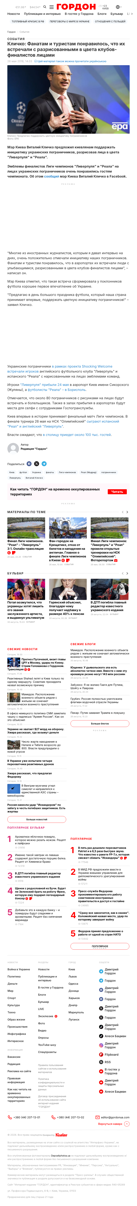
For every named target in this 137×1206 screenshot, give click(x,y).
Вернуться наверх (110, 1123)
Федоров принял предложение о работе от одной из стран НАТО (100, 932)
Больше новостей (36, 819)
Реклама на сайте (19, 1071)
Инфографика (17, 1033)
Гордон (11, 31)
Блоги (102, 14)
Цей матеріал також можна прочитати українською (72, 61)
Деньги (12, 983)
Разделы (43, 962)
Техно (12, 1012)
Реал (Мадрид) (88, 472)
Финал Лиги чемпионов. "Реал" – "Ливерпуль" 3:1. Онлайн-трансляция (25, 544)
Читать (117, 492)
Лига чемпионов (67, 472)
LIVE (41, 1009)
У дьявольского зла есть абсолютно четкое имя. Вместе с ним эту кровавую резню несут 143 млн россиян (99, 671)
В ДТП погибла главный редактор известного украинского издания (108, 606)
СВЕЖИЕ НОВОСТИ (22, 649)
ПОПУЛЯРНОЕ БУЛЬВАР (26, 827)
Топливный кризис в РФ (28, 21)
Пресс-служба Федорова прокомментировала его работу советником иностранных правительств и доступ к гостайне (101, 896)
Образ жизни (16, 1019)
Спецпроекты (47, 1052)
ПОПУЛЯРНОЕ (81, 838)
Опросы (43, 1037)
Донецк (73, 990)
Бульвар (117, 14)
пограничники (108, 472)
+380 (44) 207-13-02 (70, 1117)
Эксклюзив (45, 1016)
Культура (14, 1005)
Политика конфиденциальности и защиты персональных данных (51, 1084)
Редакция (14, 1064)
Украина (36, 472)
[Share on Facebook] (29, 464)
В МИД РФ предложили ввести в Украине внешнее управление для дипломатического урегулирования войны (101, 874)
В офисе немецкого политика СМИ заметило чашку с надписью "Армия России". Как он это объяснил (36, 717)
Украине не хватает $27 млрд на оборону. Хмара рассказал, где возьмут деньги (35, 730)
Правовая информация (16, 1080)
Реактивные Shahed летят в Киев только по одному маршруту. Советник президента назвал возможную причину (35, 682)
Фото (41, 1023)
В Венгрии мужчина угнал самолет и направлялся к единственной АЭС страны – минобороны (32, 790)
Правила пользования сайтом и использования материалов (52, 1068)
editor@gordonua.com (115, 1117)
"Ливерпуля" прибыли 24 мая (44, 385)
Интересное (16, 1041)
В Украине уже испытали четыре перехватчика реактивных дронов (30, 762)
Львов (72, 976)
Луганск (73, 1019)
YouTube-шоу (47, 1044)
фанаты (50, 472)
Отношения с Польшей (110, 21)
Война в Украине (19, 969)
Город (72, 962)
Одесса (73, 983)
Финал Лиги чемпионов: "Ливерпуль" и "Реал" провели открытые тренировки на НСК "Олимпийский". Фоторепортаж (109, 550)
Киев (12, 472)
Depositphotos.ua (60, 1155)
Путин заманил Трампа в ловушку (98, 712)
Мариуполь (76, 1012)
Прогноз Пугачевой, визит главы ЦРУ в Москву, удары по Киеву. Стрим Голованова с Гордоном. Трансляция (36, 664)
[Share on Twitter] (36, 464)
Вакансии (14, 1056)
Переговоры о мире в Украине (69, 21)
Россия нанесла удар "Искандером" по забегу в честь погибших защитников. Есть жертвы (36, 808)
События (24, 31)
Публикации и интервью (42, 14)
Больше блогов (100, 723)
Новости (13, 14)
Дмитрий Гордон (111, 971)
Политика (14, 976)
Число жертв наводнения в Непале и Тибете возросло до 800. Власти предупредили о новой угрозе (34, 746)
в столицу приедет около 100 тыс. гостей (77, 435)
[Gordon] (76, 7)
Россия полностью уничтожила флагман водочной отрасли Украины (96, 700)
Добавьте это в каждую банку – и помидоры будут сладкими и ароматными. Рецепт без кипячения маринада (38, 915)
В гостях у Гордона (79, 14)
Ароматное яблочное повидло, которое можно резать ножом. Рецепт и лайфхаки (40, 840)
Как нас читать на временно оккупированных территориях (19, 1095)
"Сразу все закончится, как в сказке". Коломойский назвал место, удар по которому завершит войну (103, 916)
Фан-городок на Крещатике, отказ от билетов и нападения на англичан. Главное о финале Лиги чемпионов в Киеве (67, 550)
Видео (42, 1030)
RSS (108, 1062)
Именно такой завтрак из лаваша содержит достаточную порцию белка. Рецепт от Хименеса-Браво (40, 858)
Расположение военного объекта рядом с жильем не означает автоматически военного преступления (100, 653)
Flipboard (111, 1054)
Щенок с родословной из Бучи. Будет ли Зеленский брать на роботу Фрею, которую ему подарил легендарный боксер (40, 893)
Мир (10, 990)
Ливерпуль (15, 478)
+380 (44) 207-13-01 (26, 1117)
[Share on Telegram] (44, 464)
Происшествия (17, 1026)
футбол (23, 472)
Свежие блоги (83, 644)
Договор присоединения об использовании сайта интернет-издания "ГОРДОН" (52, 1101)
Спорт (12, 998)
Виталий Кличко (34, 478)
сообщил (51, 176)
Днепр (72, 1005)
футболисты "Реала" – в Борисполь (57, 390)
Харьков (74, 998)
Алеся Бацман (115, 1036)
